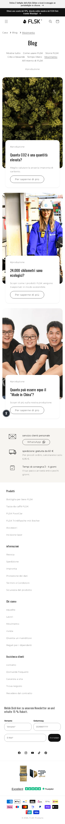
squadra (10, 609)
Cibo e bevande (16, 56)
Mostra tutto (13, 53)
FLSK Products (36, 818)
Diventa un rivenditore (19, 638)
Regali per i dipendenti (19, 645)
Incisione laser (14, 534)
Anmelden (54, 738)
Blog (15, 32)
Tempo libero (34, 56)
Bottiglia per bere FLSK (19, 499)
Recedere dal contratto (19, 693)
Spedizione (12, 561)
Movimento (28, 32)
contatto (11, 664)
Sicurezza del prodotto (19, 590)
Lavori (9, 616)
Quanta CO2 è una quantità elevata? (28, 157)
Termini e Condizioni (18, 583)
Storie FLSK (52, 53)
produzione (33, 69)
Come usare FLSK (33, 53)
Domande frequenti (17, 672)
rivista (9, 631)
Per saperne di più (27, 179)
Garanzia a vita (14, 679)
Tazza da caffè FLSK (17, 506)
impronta (11, 568)
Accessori (11, 527)
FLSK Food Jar (14, 513)
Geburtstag (38, 721)
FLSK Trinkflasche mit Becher (23, 520)
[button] (6, 21)
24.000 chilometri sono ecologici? (26, 272)
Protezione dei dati (17, 575)
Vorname (8, 721)
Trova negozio (14, 686)
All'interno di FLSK (32, 60)
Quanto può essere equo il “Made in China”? (28, 392)
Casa (5, 32)
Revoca (10, 554)
